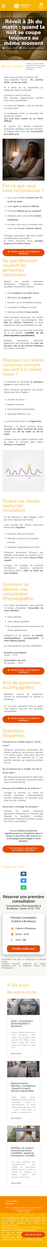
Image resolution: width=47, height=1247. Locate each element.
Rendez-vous (41, 8)
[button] (23, 874)
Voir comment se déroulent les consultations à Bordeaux (23, 849)
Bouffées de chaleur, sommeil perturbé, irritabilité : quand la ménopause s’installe (23, 1151)
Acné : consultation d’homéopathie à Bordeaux (22, 1023)
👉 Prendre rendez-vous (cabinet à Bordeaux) (23, 252)
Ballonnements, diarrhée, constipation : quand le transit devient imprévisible (23, 1087)
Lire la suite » (16, 1053)
